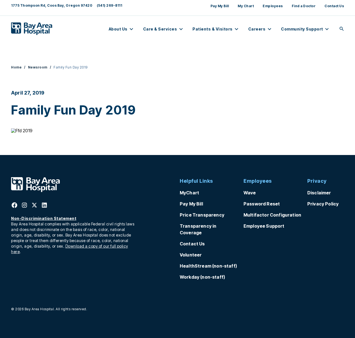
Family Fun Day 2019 (71, 67)
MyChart (189, 192)
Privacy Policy (323, 204)
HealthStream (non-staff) (208, 266)
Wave (250, 192)
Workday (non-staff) (202, 277)
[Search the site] (341, 29)
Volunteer (191, 255)
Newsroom (37, 67)
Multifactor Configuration (272, 215)
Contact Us (334, 6)
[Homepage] (35, 190)
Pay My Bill (220, 6)
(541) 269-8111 (109, 5)
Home (16, 67)
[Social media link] (14, 207)
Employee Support (264, 226)
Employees (273, 6)
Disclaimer (319, 192)
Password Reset (262, 204)
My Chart (246, 6)
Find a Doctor (304, 6)
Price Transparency (202, 215)
